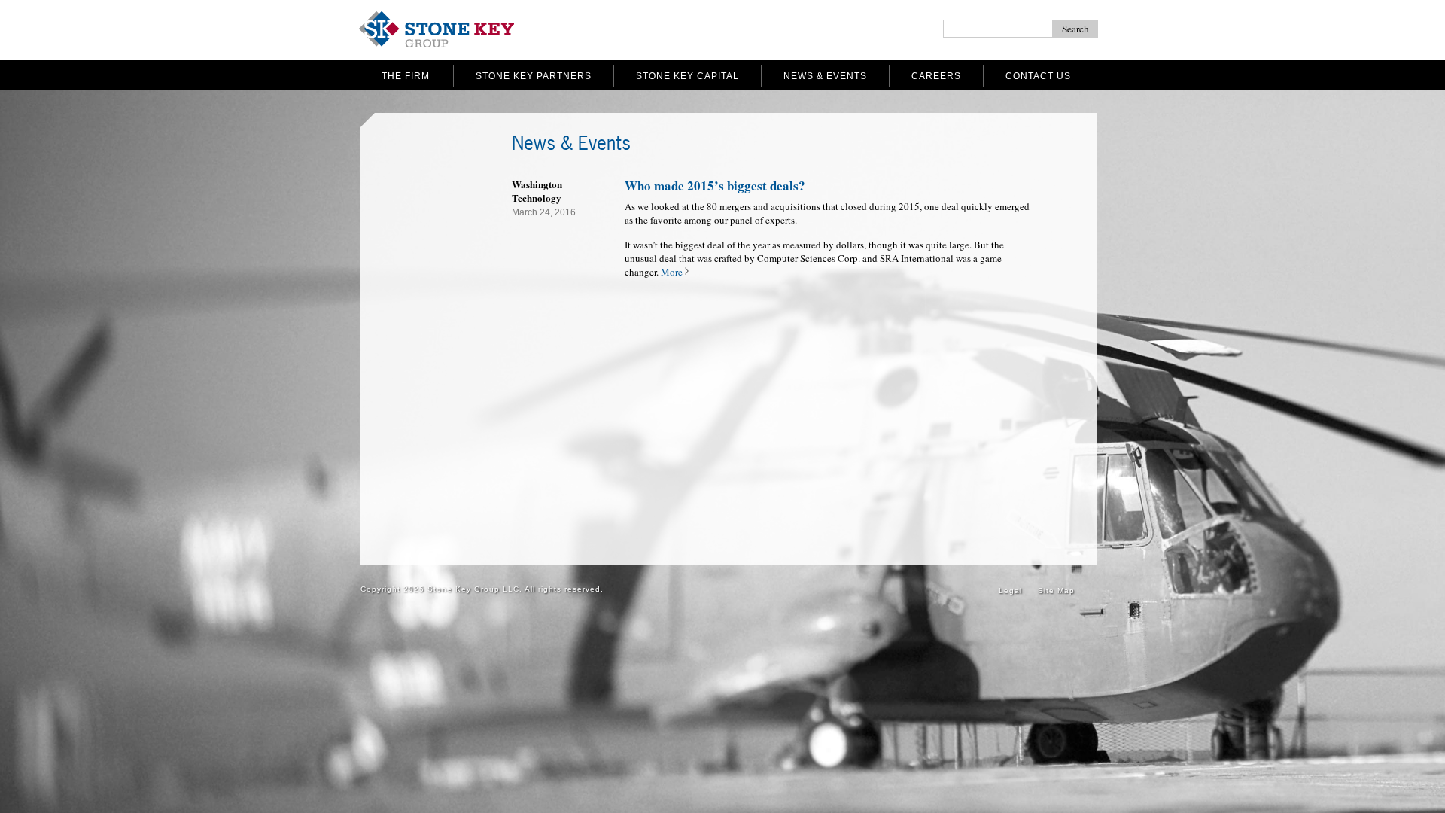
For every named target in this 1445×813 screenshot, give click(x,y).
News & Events (825, 76)
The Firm (406, 76)
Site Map (1056, 590)
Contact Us (1038, 76)
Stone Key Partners (534, 76)
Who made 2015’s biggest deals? (715, 185)
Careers (936, 76)
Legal (1010, 590)
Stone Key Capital (687, 76)
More (672, 272)
